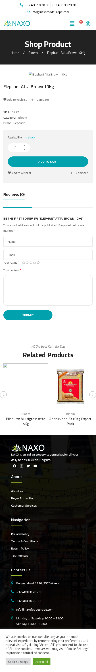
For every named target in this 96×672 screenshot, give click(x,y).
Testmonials (19, 556)
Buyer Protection (22, 498)
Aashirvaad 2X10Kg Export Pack (70, 421)
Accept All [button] (41, 661)
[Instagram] (21, 466)
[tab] (14, 195)
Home (15, 52)
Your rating (11, 262)
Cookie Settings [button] (18, 661)
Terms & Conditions (24, 541)
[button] (72, 23)
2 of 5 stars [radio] (27, 262)
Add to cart (48, 162)
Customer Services (24, 505)
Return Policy (20, 548)
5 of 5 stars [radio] (38, 262)
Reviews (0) (14, 194)
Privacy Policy (20, 534)
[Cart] (79, 23)
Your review (12, 270)
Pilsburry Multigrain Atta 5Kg (25, 421)
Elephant (19, 123)
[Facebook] (14, 466)
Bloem (33, 52)
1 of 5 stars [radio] (23, 262)
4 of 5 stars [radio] (35, 262)
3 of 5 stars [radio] (31, 262)
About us (17, 491)
